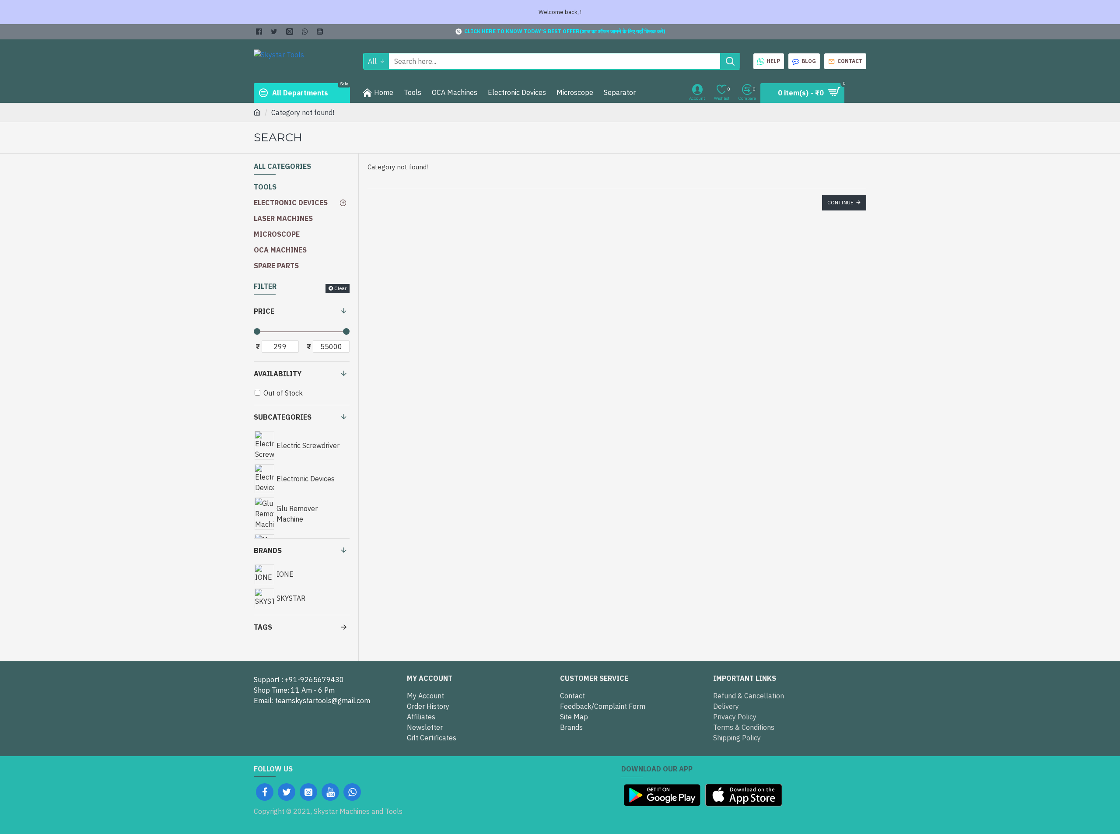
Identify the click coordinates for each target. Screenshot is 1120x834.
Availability (277, 373)
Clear (340, 288)
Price (264, 311)
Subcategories (283, 417)
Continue (840, 202)
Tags (263, 627)
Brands (268, 550)
